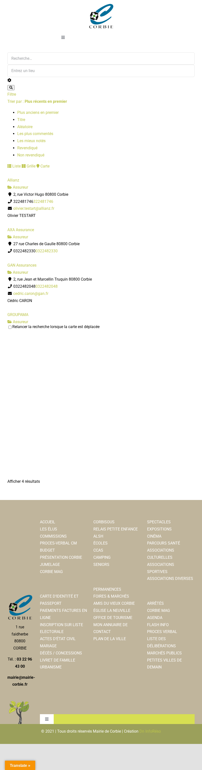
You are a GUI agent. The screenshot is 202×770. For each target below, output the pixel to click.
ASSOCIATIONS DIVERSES (170, 578)
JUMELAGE (50, 564)
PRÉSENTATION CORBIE (61, 557)
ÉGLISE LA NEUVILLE (111, 610)
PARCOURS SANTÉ (163, 543)
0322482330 (46, 251)
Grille (30, 166)
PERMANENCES (107, 589)
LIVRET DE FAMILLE (57, 660)
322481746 (43, 201)
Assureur (20, 187)
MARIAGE (48, 646)
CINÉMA (154, 536)
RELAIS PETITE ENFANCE (115, 529)
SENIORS (101, 564)
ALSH (98, 536)
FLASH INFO (158, 624)
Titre (21, 119)
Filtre (11, 94)
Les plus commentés (35, 133)
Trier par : (37, 101)
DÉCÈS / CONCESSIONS (61, 653)
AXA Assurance (20, 229)
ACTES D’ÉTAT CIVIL (58, 638)
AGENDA (154, 617)
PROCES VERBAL (162, 631)
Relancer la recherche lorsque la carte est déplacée (56, 326)
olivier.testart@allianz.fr (33, 208)
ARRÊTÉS (155, 603)
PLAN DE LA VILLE (109, 638)
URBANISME (51, 667)
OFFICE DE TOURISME (112, 617)
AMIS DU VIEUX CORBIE (114, 603)
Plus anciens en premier (38, 112)
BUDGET (47, 550)
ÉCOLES (100, 543)
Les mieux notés (31, 140)
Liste (16, 166)
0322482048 (46, 286)
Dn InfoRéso (150, 731)
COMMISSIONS (53, 536)
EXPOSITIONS (159, 529)
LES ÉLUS (48, 529)
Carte (44, 166)
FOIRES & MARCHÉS (111, 596)
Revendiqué (27, 148)
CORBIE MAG (51, 571)
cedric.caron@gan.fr (30, 293)
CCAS (98, 550)
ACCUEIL (47, 522)
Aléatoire (25, 126)
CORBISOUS (104, 522)
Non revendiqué (30, 155)
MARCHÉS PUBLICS (164, 653)
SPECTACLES (159, 522)
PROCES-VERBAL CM (58, 543)
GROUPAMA (17, 314)
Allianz (13, 180)
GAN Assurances (21, 265)
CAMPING (102, 557)
